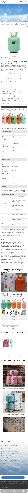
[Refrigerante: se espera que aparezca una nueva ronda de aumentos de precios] (14, 424)
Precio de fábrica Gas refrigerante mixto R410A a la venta (8, 352)
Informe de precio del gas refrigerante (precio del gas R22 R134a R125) (14, 414)
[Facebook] (8, 488)
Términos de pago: (6, 89)
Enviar (13, 477)
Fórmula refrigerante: (7, 100)
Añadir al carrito (10, 82)
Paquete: (4, 95)
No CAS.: (4, 102)
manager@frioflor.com (7, 457)
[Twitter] (4, 488)
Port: (3, 88)
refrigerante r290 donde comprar (10, 326)
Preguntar (10, 78)
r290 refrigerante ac (7, 323)
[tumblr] (6, 488)
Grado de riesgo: (6, 98)
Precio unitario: (6, 91)
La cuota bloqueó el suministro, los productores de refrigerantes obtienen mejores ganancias (14, 388)
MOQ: (3, 93)
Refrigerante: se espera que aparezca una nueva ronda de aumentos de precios (14, 433)
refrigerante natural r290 (8, 328)
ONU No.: (4, 103)
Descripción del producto (8, 106)
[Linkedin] (2, 488)
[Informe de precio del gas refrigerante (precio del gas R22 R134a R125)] (14, 402)
